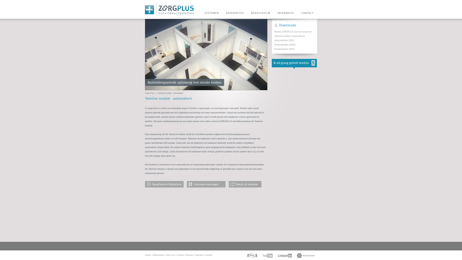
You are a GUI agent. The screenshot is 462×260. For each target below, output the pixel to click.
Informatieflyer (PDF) (284, 40)
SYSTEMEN (212, 13)
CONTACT (307, 13)
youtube (267, 255)
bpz (252, 255)
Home (148, 255)
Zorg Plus (169, 10)
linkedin (285, 255)
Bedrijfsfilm (260, 13)
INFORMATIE (285, 13)
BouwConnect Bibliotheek (167, 184)
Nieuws (189, 255)
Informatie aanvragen (206, 184)
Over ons (170, 255)
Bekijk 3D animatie (247, 184)
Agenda (199, 255)
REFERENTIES (235, 13)
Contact (180, 255)
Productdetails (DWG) (285, 45)
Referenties (158, 255)
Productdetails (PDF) (284, 49)
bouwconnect (306, 255)
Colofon (208, 255)
